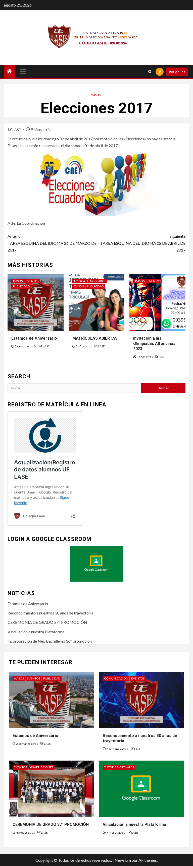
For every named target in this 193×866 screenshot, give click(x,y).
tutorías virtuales (119, 767)
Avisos (95, 95)
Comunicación (116, 678)
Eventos (32, 281)
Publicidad (21, 286)
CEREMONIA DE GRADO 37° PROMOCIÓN (47, 622)
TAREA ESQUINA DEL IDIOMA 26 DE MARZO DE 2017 (52, 243)
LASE (17, 130)
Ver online (177, 72)
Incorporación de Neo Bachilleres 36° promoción (50, 641)
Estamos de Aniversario (34, 338)
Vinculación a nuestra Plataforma (36, 631)
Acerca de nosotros (90, 281)
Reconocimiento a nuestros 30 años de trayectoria (50, 612)
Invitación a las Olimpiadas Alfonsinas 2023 (154, 343)
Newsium (123, 860)
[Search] (150, 72)
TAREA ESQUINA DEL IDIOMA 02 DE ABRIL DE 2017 (142, 243)
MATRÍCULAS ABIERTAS (95, 338)
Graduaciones (41, 767)
